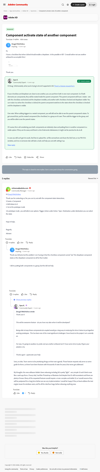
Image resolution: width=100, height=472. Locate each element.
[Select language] (68, 5)
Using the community (11, 469)
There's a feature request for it (64, 86)
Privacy (32, 469)
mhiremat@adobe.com (20, 188)
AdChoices (84, 469)
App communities (15, 11)
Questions (34, 11)
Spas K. (15, 80)
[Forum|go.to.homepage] (18, 5)
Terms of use (24, 469)
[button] (4, 5)
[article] (50, 216)
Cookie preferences (42, 469)
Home (5, 11)
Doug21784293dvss (18, 44)
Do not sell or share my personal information (63, 469)
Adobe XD (25, 11)
